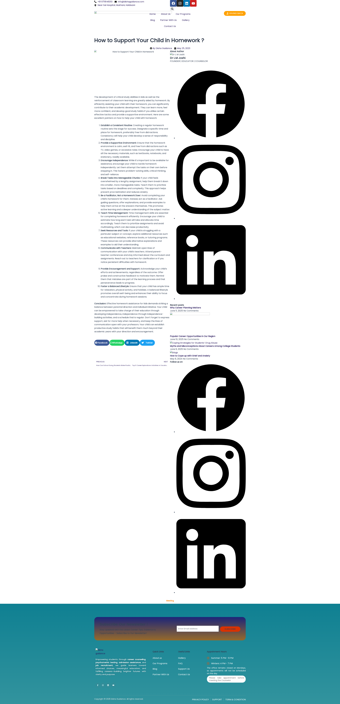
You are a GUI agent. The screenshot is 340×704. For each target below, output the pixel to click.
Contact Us (170, 26)
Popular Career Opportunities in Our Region (192, 336)
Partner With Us (168, 20)
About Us (165, 14)
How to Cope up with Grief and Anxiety (190, 355)
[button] (172, 9)
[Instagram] (211, 218)
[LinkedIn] (211, 298)
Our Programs (183, 14)
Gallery (186, 20)
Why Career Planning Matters (185, 307)
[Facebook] (211, 138)
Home (152, 14)
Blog (152, 20)
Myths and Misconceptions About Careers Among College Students (205, 346)
